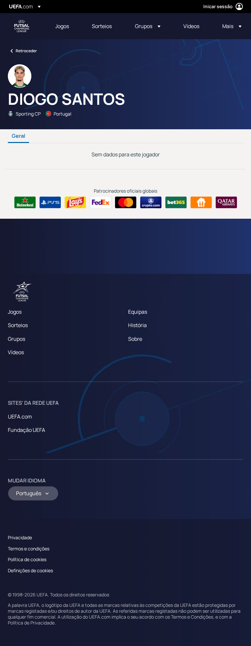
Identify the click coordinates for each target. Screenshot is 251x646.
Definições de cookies (30, 570)
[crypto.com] (150, 202)
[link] (62, 26)
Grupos (16, 338)
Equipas (137, 311)
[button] (148, 26)
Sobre (135, 338)
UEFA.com (20, 416)
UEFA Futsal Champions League (21, 26)
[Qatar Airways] (226, 202)
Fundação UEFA (26, 429)
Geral (18, 136)
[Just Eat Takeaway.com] (201, 202)
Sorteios (18, 325)
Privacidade (20, 537)
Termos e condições (28, 548)
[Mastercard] (125, 202)
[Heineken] (25, 202)
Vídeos (16, 352)
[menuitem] (65, 26)
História (137, 325)
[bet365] (176, 202)
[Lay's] (75, 202)
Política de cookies (27, 559)
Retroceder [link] (26, 51)
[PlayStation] (50, 202)
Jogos (15, 311)
